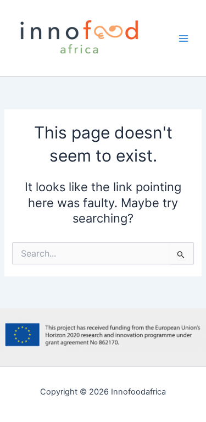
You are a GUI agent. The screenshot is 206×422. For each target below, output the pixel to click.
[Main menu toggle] (183, 38)
